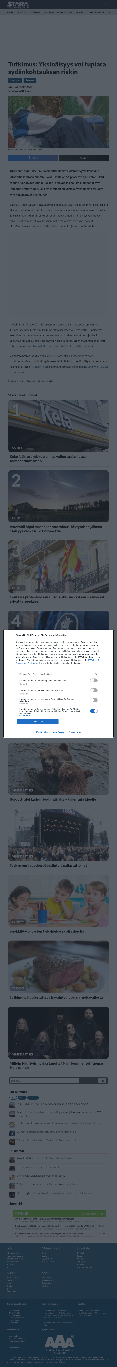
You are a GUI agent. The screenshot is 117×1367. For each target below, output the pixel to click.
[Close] (108, 635)
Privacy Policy (74, 732)
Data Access (58, 732)
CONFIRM (38, 722)
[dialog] (58, 683)
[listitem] (58, 674)
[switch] (94, 680)
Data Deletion (42, 732)
